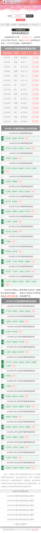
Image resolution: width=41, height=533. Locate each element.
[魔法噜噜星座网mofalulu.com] (20, 3)
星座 (34, 7)
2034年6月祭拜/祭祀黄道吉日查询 (20, 519)
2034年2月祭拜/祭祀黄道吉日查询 (20, 501)
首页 (12, 7)
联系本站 (35, 530)
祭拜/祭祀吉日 (24, 25)
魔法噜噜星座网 (9, 530)
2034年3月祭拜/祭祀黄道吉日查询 (20, 505)
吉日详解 (35, 57)
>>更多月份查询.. (20, 524)
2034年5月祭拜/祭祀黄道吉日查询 (20, 515)
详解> (27, 138)
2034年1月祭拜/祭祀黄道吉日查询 (20, 496)
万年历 (18, 7)
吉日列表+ (20, 20)
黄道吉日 (27, 7)
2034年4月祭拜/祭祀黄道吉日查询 (20, 510)
